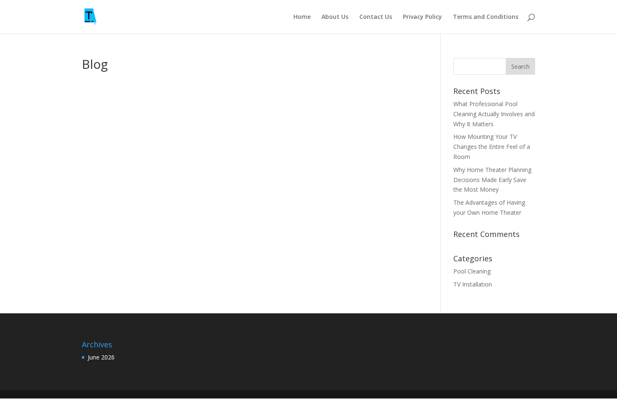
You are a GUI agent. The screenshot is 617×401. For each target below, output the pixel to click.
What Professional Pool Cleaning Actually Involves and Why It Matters (494, 114)
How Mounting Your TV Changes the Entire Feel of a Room (491, 147)
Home (302, 17)
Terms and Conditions (485, 17)
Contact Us (375, 17)
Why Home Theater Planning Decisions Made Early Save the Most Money (492, 180)
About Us (335, 17)
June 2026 (101, 357)
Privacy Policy (422, 17)
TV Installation (472, 284)
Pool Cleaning (472, 271)
